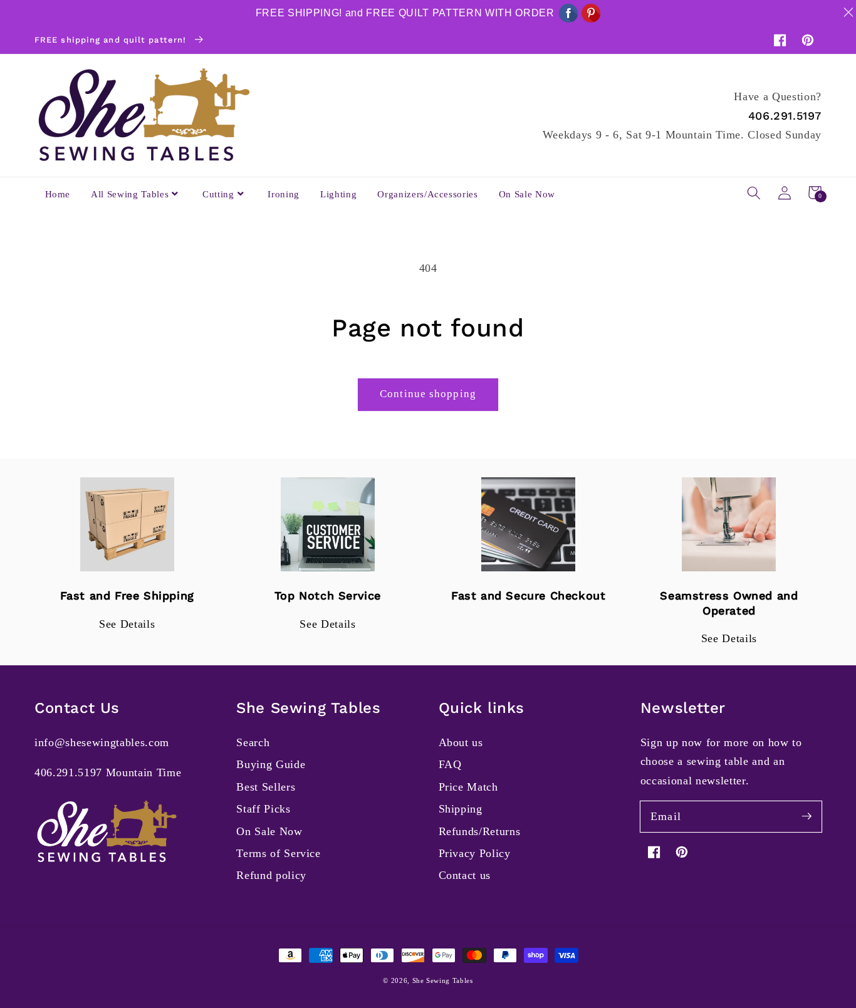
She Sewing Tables (442, 980)
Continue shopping (428, 394)
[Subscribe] (806, 816)
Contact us (465, 875)
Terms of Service (278, 853)
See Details (127, 624)
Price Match (468, 787)
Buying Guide (270, 764)
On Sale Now (269, 831)
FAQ (450, 764)
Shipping (461, 809)
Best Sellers (265, 787)
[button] (754, 192)
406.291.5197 (785, 115)
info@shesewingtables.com (101, 742)
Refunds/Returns (480, 831)
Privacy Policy (475, 853)
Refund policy (271, 875)
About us (461, 742)
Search (252, 742)
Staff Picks (263, 809)
